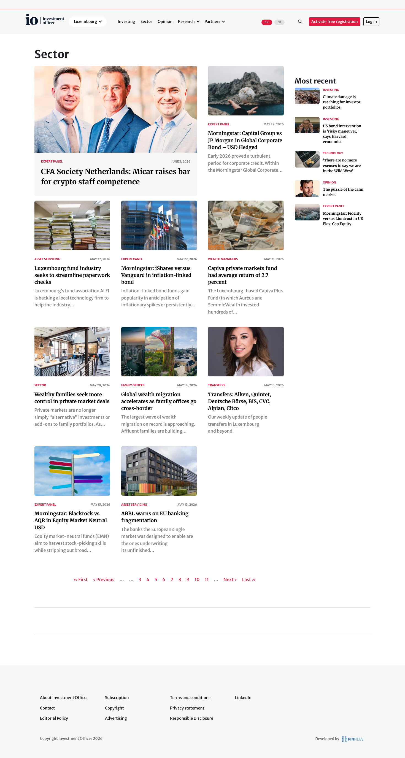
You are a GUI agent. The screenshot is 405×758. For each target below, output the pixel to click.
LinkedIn (243, 697)
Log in (371, 21)
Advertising (116, 718)
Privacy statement (187, 708)
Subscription (117, 697)
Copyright (114, 708)
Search (300, 21)
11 (207, 579)
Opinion (165, 21)
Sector (146, 21)
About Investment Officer (64, 697)
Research (186, 21)
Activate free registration (334, 21)
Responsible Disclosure (191, 718)
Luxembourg (85, 21)
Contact (47, 708)
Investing (126, 21)
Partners (212, 21)
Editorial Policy (54, 718)
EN (267, 22)
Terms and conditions (190, 697)
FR (279, 22)
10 (197, 579)
